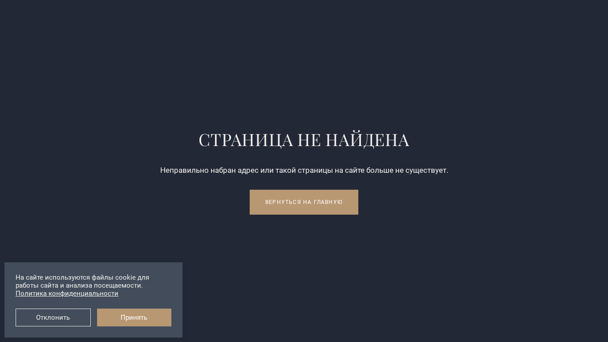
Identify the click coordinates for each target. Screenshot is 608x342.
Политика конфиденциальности (67, 293)
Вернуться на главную (304, 202)
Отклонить (53, 318)
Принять (134, 318)
